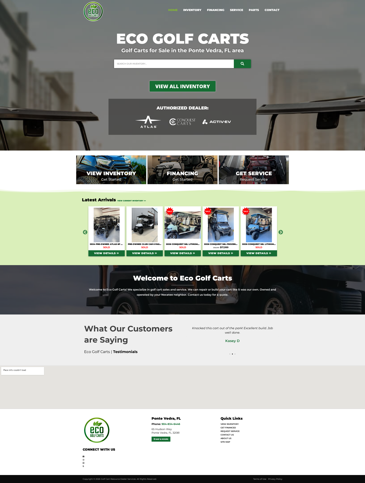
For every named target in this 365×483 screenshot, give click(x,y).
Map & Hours (161, 439)
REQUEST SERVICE (230, 431)
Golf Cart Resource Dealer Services (118, 479)
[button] (186, 336)
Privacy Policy (275, 479)
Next (279, 231)
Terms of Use (259, 479)
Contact (272, 10)
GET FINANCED (228, 427)
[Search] (242, 64)
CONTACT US (227, 434)
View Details (105, 253)
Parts (254, 10)
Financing (215, 10)
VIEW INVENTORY (230, 424)
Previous (84, 231)
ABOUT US (226, 438)
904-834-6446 (171, 424)
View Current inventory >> (131, 201)
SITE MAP (225, 442)
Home (173, 10)
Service (236, 10)
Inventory (192, 10)
